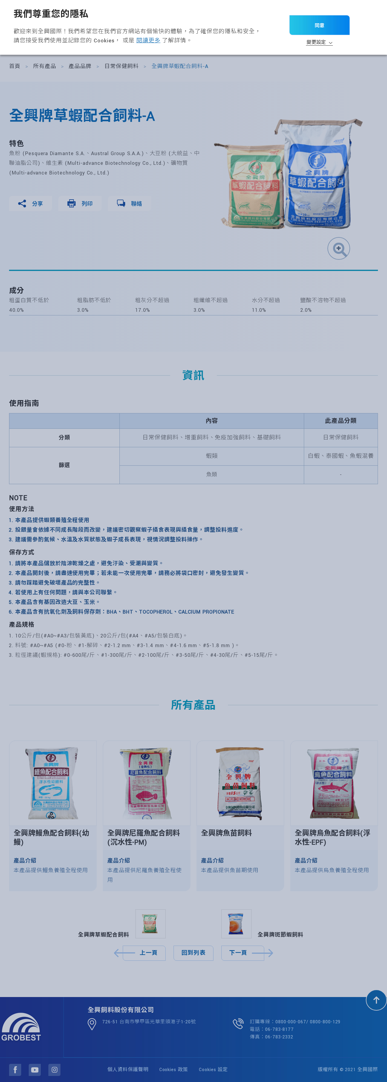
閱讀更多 (148, 40)
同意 (319, 25)
